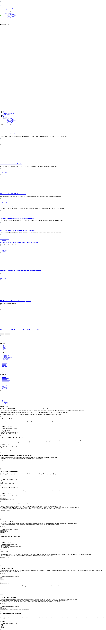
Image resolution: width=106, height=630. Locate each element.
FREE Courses (4, 379)
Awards (5, 117)
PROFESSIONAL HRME (11, 120)
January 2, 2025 (5, 142)
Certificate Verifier (5, 381)
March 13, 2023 (4, 339)
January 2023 (5, 349)
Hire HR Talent (5, 395)
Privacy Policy (4, 366)
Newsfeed (4, 365)
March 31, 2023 (5, 278)
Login (2, 333)
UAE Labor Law (7, 114)
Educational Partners (5, 394)
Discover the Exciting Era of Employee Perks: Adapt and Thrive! (18, 206)
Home (3, 111)
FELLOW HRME (10, 122)
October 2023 (5, 347)
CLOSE (1, 594)
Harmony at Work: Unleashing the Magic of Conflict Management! (19, 242)
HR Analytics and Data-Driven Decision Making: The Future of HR (19, 329)
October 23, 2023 (6, 214)
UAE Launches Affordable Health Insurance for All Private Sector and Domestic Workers (25, 134)
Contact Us (4, 364)
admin (1, 142)
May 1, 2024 (5, 202)
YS (1, 250)
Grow (3, 116)
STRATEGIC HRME (10, 121)
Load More (2, 340)
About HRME (4, 363)
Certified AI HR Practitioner (9, 113)
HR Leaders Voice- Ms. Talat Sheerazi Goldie (13, 194)
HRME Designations (8, 118)
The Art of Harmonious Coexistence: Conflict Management (17, 218)
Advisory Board (5, 393)
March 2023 (5, 348)
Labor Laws (5, 356)
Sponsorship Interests (6, 403)
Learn (3, 112)
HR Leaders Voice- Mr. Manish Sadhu (11, 164)
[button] (31, 368)
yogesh (1, 172)
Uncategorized (5, 359)
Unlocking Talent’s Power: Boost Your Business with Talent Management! (21, 270)
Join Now (7, 333)
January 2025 (5, 345)
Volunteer (4, 404)
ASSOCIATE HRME (10, 119)
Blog (3, 115)
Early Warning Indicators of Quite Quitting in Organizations (17, 230)
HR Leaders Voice (6, 355)
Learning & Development (7, 357)
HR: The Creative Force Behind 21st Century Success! (15, 301)
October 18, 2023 (6, 239)
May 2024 (4, 346)
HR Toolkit (4, 377)
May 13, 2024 (5, 172)
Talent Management (6, 358)
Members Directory (5, 378)
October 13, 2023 (5, 250)
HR (3, 354)
